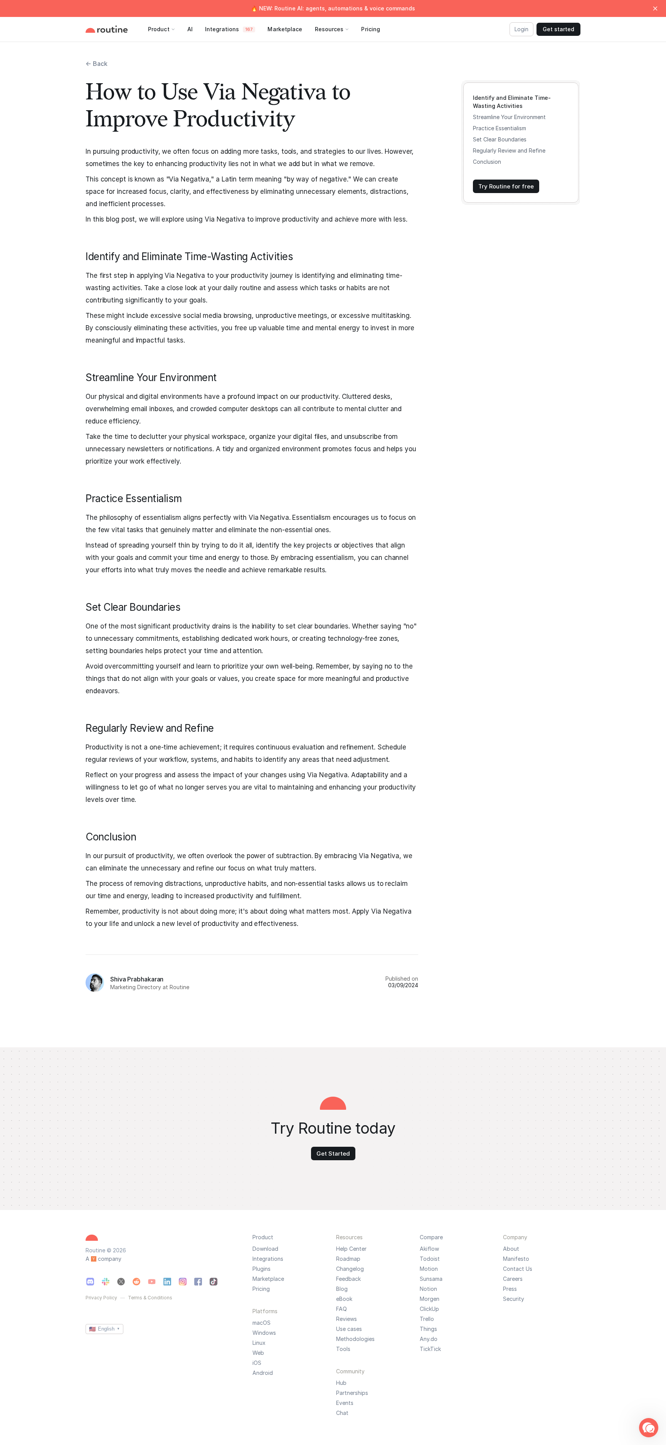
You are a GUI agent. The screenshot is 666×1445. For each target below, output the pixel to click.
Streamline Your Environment (509, 117)
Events (344, 1403)
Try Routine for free (506, 186)
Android (262, 1373)
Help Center (351, 1249)
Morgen (429, 1299)
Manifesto (516, 1259)
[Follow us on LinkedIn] (167, 1281)
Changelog (350, 1269)
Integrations (267, 1259)
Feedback (348, 1279)
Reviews (346, 1319)
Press (510, 1289)
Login (521, 29)
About (511, 1249)
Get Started (333, 1153)
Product (262, 1237)
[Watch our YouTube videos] (151, 1281)
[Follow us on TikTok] (213, 1281)
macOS (261, 1323)
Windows (264, 1333)
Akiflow (429, 1249)
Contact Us (517, 1269)
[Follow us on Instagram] (182, 1281)
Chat (342, 1413)
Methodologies (355, 1339)
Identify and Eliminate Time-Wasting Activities (512, 101)
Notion (428, 1289)
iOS (256, 1363)
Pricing (261, 1289)
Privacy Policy (101, 1297)
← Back (97, 63)
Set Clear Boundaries (499, 139)
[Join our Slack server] (105, 1281)
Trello (427, 1319)
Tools (343, 1349)
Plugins (261, 1269)
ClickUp (429, 1309)
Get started (558, 29)
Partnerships (352, 1393)
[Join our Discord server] (90, 1281)
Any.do (428, 1339)
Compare (431, 1237)
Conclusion (487, 161)
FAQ (341, 1309)
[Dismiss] (655, 8)
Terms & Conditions (150, 1297)
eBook (344, 1299)
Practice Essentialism (499, 128)
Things (428, 1329)
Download (265, 1249)
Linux (259, 1343)
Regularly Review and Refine (509, 150)
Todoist (430, 1259)
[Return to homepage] (114, 29)
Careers (513, 1279)
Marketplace (268, 1279)
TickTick (430, 1349)
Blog (342, 1289)
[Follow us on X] (121, 1281)
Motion (429, 1269)
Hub (341, 1383)
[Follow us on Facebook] (198, 1281)
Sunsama (431, 1279)
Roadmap (348, 1259)
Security (513, 1299)
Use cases (349, 1329)
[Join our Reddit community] (136, 1281)
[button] (648, 1427)
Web (258, 1353)
